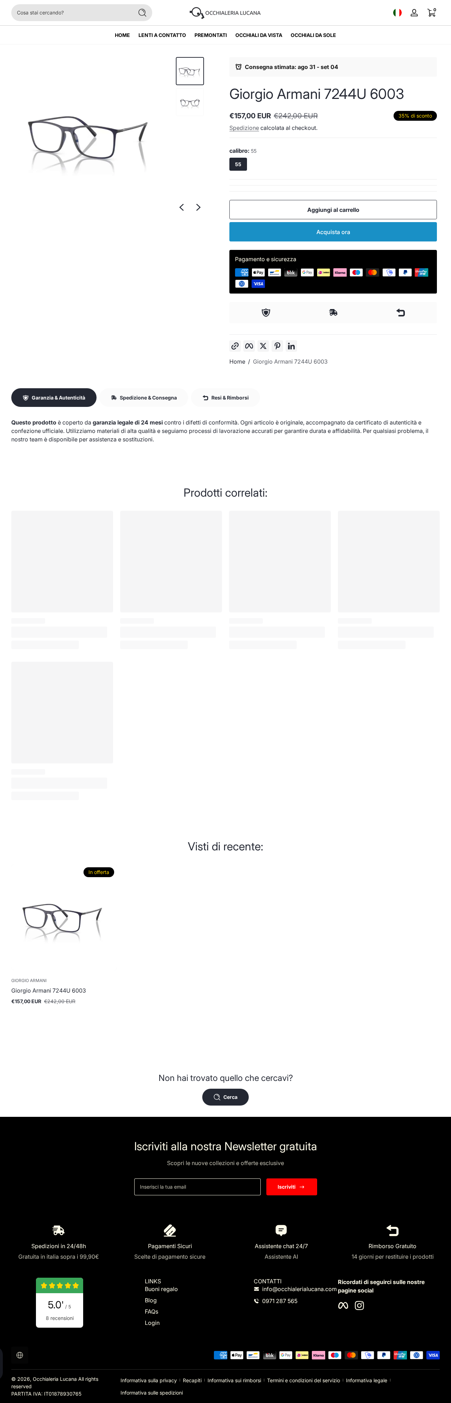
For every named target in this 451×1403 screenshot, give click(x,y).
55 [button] (238, 164)
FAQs (151, 1311)
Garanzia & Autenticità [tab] (58, 398)
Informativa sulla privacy (149, 1380)
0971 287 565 (279, 1300)
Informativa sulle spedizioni (152, 1393)
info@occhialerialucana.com (299, 1288)
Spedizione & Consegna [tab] (148, 398)
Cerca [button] (230, 1097)
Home (237, 361)
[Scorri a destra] (198, 207)
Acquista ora (333, 231)
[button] (397, 12)
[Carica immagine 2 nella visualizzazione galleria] (190, 102)
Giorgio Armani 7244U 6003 (290, 361)
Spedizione (244, 127)
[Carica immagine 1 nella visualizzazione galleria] (190, 71)
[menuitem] (183, 1289)
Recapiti (192, 1380)
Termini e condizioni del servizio (303, 1380)
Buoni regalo (161, 1288)
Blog (151, 1300)
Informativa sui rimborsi (234, 1380)
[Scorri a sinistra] (181, 207)
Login (152, 1322)
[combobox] (70, 12)
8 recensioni (60, 1318)
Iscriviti (287, 1187)
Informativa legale (366, 1380)
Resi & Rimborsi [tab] (230, 398)
